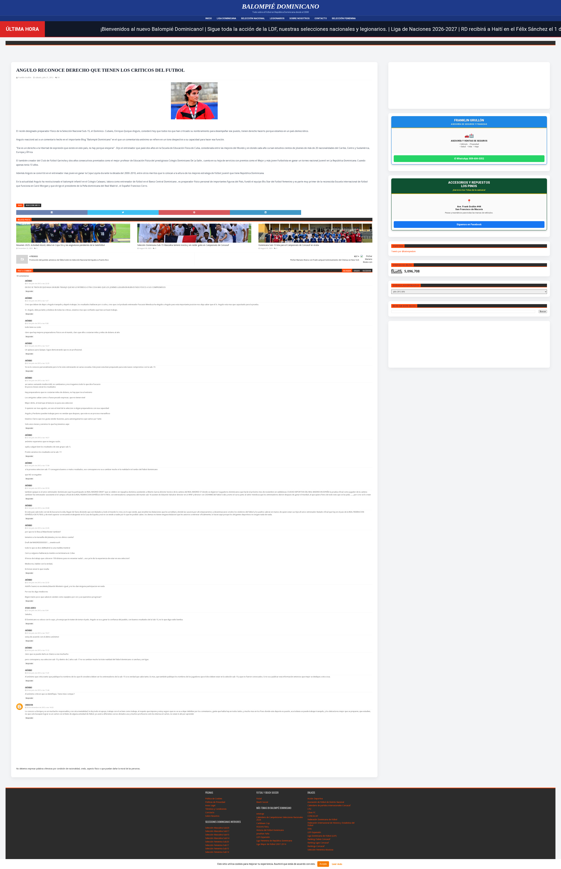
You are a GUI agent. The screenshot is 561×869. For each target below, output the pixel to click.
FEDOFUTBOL (262, 827)
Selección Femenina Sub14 (217, 852)
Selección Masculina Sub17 (217, 831)
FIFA (310, 829)
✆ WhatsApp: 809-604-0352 (469, 158)
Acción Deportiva (315, 798)
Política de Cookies (213, 798)
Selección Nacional (253, 18)
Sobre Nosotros (299, 18)
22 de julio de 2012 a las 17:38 (38, 466)
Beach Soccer (262, 802)
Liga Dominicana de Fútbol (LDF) (322, 836)
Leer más (337, 864)
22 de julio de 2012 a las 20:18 (38, 488)
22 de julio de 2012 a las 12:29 (38, 363)
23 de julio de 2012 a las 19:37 (38, 633)
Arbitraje (260, 814)
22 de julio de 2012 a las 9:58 (37, 323)
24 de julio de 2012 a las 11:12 (38, 650)
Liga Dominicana (226, 18)
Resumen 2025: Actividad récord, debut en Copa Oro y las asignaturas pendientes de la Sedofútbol (60, 245)
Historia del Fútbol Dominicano (270, 830)
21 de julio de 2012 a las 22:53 (38, 284)
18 (58, 78)
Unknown (29, 704)
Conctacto (209, 812)
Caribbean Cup (263, 823)
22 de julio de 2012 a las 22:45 (38, 528)
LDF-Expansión (263, 837)
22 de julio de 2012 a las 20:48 (38, 508)
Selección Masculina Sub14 (217, 838)
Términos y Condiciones (215, 809)
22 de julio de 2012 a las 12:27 (38, 346)
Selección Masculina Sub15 (217, 835)
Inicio (208, 18)
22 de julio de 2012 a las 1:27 (37, 301)
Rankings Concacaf (316, 846)
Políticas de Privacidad (215, 802)
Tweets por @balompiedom (403, 251)
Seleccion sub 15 (33, 205)
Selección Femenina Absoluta (320, 850)
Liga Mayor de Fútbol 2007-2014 (271, 844)
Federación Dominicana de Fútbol (322, 819)
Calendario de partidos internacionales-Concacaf (329, 805)
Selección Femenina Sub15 (217, 848)
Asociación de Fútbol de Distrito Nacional (326, 802)
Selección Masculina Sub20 (217, 828)
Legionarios (277, 18)
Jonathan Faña (262, 833)
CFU (309, 809)
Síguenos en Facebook (469, 224)
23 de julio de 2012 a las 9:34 (37, 610)
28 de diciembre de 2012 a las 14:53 (40, 707)
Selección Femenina (344, 18)
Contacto (321, 18)
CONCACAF (313, 816)
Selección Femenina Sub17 (217, 845)
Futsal (259, 798)
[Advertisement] (445, 85)
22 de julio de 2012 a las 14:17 (38, 381)
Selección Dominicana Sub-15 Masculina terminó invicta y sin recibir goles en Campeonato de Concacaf (183, 245)
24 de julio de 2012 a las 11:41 (38, 673)
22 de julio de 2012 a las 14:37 (38, 438)
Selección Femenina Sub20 (217, 842)
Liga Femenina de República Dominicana (274, 840)
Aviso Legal (210, 805)
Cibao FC (312, 812)
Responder (29, 291)
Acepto (323, 864)
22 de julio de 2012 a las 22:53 (38, 583)
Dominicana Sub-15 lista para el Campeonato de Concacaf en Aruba (288, 245)
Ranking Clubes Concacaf (319, 839)
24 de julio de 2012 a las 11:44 (38, 690)
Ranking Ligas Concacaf (318, 843)
